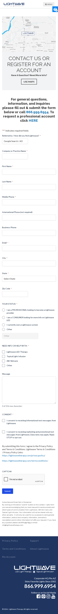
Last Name (7, 181)
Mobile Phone (9, 197)
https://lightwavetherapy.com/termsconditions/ (25, 460)
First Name (7, 166)
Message (6, 374)
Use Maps (29, 81)
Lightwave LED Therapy (17, 352)
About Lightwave (39, 548)
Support (34, 540)
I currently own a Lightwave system (22, 325)
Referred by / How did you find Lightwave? (21, 135)
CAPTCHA (7, 471)
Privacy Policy (10, 540)
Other (9, 329)
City (4, 258)
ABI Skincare (12, 361)
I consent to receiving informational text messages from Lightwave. (31, 421)
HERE (33, 120)
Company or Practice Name (14, 151)
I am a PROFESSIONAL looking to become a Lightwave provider (30, 311)
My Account (8, 556)
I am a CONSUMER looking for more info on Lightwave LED (30, 318)
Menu (49, 4)
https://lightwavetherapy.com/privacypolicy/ (23, 455)
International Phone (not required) (17, 212)
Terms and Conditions (14, 548)
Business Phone (9, 227)
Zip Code (7, 288)
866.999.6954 (37, 112)
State (5, 273)
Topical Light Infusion (16, 356)
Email (5, 242)
